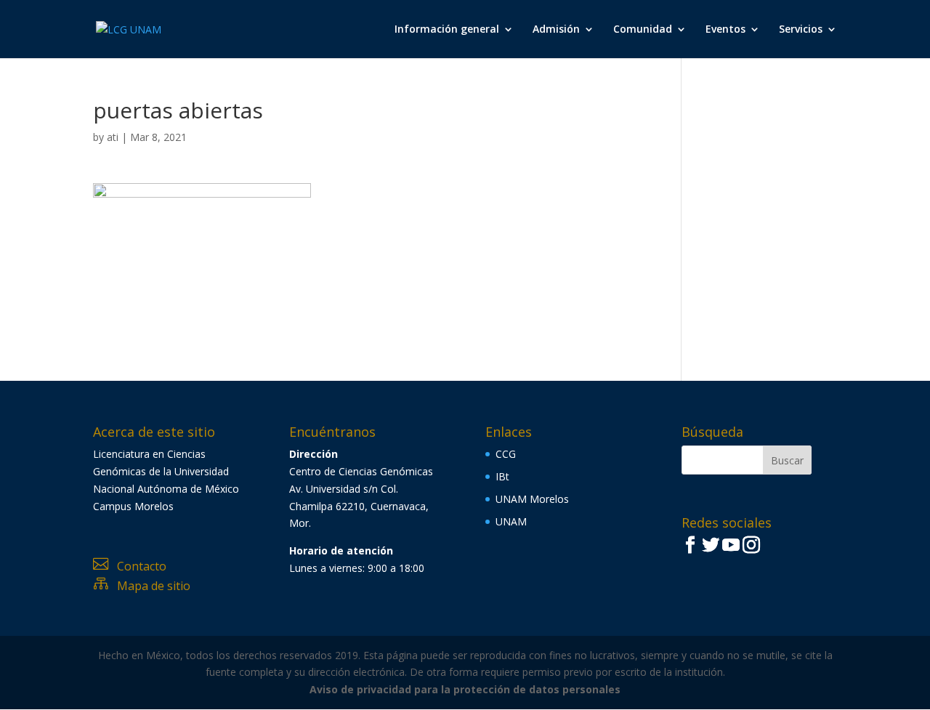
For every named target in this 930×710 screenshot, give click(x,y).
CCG (506, 454)
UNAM (511, 521)
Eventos (725, 30)
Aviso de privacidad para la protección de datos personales (465, 689)
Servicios (800, 30)
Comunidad (642, 30)
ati (112, 137)
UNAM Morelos (532, 499)
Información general (447, 30)
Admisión (556, 30)
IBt (502, 476)
